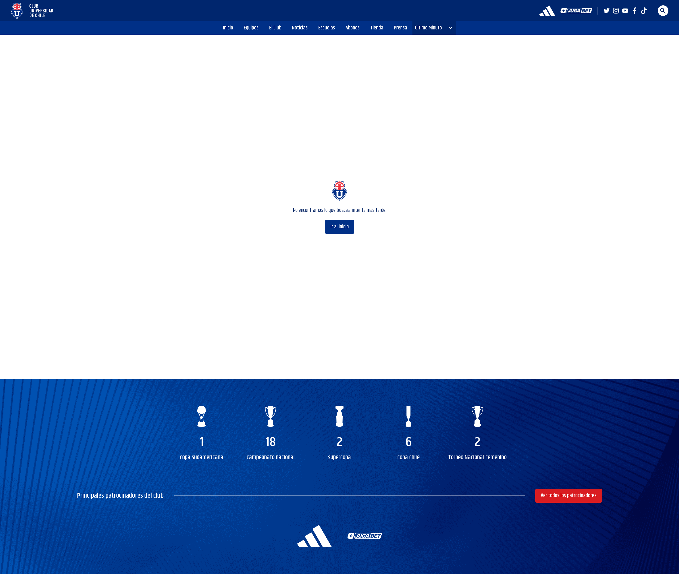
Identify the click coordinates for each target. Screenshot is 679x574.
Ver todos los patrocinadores (569, 496)
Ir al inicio (339, 227)
